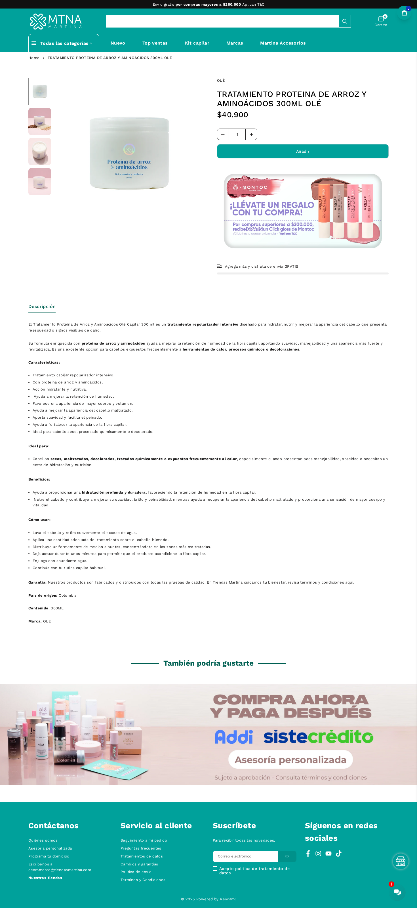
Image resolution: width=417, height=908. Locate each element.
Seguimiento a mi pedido (144, 840)
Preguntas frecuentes (141, 848)
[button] (381, 21)
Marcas (234, 43)
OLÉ (221, 80)
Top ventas (155, 43)
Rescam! (228, 899)
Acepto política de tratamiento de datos (254, 871)
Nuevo (118, 43)
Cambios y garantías (139, 864)
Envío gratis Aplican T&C (209, 4)
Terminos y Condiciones (143, 880)
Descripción (42, 306)
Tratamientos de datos (142, 856)
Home (34, 58)
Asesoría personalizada (50, 848)
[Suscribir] (287, 856)
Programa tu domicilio (48, 856)
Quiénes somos (43, 840)
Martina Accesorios (283, 43)
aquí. (349, 582)
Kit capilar (197, 43)
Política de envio (136, 872)
